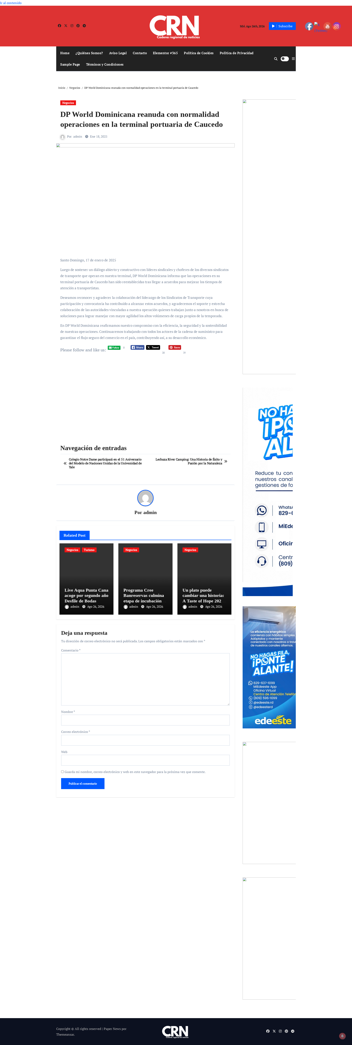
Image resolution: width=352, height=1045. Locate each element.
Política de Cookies (199, 53)
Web (64, 752)
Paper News (112, 1028)
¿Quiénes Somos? (89, 53)
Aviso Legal (118, 53)
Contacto (140, 53)
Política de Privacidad (237, 53)
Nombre (68, 711)
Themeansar (65, 1034)
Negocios (68, 103)
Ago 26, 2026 (95, 606)
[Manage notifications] (342, 1036)
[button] (293, 58)
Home (64, 53)
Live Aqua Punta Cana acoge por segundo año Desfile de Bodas (86, 595)
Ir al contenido (11, 3)
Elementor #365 (165, 53)
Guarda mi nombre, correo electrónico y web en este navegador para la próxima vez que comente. (135, 772)
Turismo (89, 550)
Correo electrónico (75, 731)
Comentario (70, 650)
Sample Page (70, 64)
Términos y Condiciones (105, 64)
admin (77, 136)
